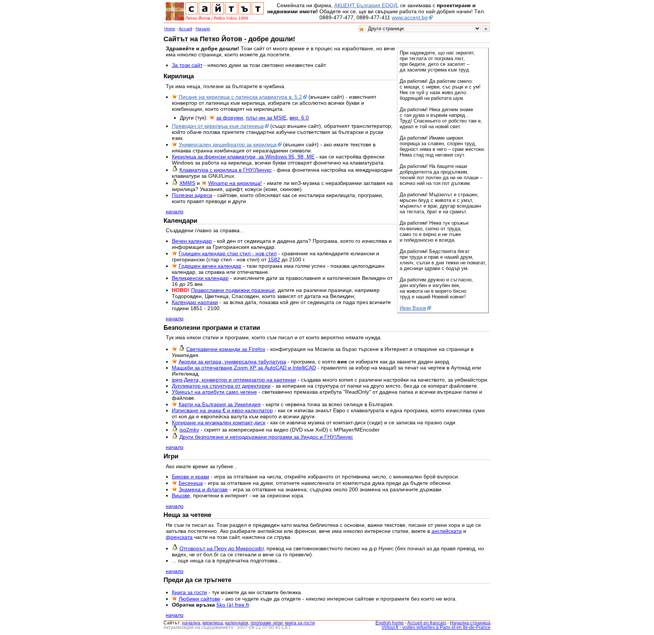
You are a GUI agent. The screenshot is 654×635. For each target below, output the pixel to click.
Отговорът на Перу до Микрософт (221, 548)
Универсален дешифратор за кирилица (228, 144)
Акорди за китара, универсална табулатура (232, 362)
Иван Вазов (413, 308)
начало (175, 211)
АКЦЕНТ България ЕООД (365, 5)
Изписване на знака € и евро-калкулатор (222, 410)
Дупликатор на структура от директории (221, 386)
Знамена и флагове (203, 489)
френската (179, 537)
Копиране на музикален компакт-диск (218, 422)
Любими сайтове (199, 599)
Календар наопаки (195, 302)
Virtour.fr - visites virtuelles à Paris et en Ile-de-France (436, 627)
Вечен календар (192, 241)
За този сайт (187, 65)
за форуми (229, 118)
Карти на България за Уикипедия (220, 404)
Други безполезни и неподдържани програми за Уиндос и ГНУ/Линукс (266, 437)
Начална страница (470, 623)
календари (236, 623)
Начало (203, 28)
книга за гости (300, 623)
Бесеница (191, 483)
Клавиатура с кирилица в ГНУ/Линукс (225, 170)
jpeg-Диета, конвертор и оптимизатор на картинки (234, 380)
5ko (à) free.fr (232, 605)
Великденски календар (200, 278)
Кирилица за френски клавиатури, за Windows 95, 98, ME (243, 157)
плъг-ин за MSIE (266, 118)
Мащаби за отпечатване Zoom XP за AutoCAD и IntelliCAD (244, 368)
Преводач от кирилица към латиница (218, 126)
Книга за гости (189, 592)
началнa (191, 623)
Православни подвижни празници (233, 290)
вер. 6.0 (299, 118)
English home (389, 623)
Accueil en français (426, 623)
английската (446, 531)
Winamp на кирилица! (235, 183)
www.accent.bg (410, 17)
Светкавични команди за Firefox (225, 349)
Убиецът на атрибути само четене (214, 392)
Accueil (185, 28)
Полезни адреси (192, 195)
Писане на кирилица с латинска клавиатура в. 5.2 (240, 97)
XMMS (187, 183)
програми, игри (267, 623)
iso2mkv (189, 430)
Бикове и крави (190, 477)
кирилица (212, 623)
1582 (274, 259)
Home (169, 28)
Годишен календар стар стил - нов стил (228, 253)
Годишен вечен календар (210, 266)
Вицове (181, 495)
